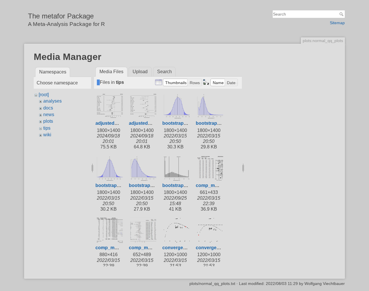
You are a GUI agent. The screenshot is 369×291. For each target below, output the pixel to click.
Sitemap (337, 22)
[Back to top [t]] (350, 68)
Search (342, 14)
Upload (140, 71)
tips (46, 128)
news (48, 114)
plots (48, 121)
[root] (44, 94)
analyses (52, 101)
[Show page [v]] (350, 57)
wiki (47, 134)
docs (48, 107)
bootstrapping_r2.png (186, 185)
